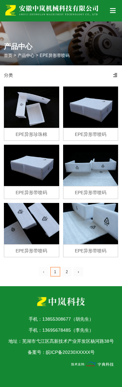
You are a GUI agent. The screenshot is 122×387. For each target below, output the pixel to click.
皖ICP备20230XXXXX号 (70, 352)
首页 (9, 55)
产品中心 (26, 55)
